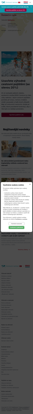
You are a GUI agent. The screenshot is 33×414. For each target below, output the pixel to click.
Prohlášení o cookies (21, 219)
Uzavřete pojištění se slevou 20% (15, 10)
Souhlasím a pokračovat (16, 227)
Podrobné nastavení (16, 223)
